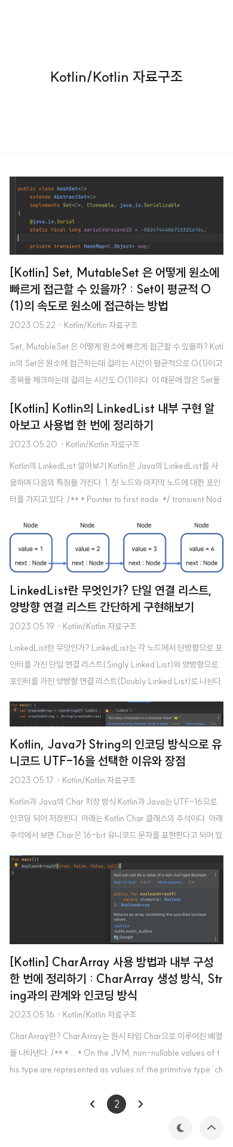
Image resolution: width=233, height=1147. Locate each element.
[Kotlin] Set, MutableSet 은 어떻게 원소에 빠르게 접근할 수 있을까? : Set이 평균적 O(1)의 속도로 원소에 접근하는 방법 (114, 289)
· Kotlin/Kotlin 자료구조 (97, 325)
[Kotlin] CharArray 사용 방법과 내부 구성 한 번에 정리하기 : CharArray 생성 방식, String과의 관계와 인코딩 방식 (116, 978)
